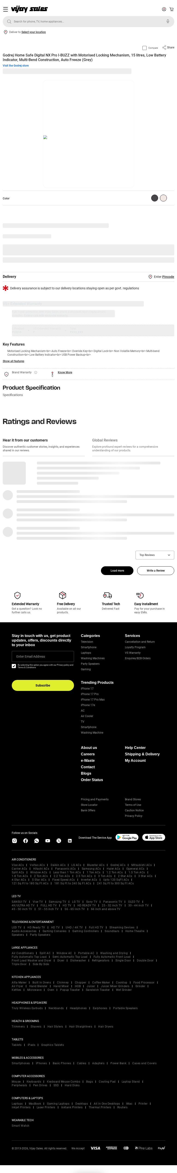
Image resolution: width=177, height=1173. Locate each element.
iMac (129, 1103)
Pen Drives (40, 1085)
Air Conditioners (23, 953)
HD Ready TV (36, 927)
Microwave (34, 989)
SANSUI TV (19, 901)
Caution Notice (134, 810)
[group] (154, 198)
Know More (65, 372)
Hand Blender (38, 986)
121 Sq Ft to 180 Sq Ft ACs (30, 883)
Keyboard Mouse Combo (63, 1081)
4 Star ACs (19, 879)
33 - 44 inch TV (138, 905)
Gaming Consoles (55, 931)
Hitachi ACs (41, 868)
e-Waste (88, 760)
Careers (88, 754)
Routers (122, 1107)
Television (87, 641)
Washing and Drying (114, 953)
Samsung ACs (91, 868)
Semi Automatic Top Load (70, 956)
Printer (143, 1103)
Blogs (86, 773)
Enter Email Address (30, 656)
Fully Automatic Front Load (112, 956)
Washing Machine (92, 732)
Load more (117, 570)
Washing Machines (93, 658)
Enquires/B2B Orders (137, 658)
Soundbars (112, 931)
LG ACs (76, 865)
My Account (135, 760)
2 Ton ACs (41, 876)
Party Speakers (90, 663)
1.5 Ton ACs (137, 872)
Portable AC (86, 953)
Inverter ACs (89, 879)
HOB (78, 986)
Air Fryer (17, 986)
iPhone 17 (87, 688)
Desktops (81, 1103)
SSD (56, 1085)
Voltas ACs (37, 865)
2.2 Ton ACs (62, 876)
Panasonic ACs (65, 868)
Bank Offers (88, 810)
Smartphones (21, 1063)
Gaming (86, 669)
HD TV (67, 905)
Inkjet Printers (21, 1107)
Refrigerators (100, 960)
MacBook (35, 1103)
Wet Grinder (124, 989)
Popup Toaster (70, 989)
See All (167, 260)
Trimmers (18, 1026)
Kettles (16, 989)
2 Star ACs (125, 876)
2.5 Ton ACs (84, 876)
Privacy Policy (133, 816)
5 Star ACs (39, 879)
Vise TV (38, 901)
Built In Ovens (41, 982)
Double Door (145, 960)
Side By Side (41, 964)
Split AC (45, 953)
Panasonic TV (112, 901)
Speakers (18, 934)
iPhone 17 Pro (90, 694)
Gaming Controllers (85, 931)
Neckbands (56, 1008)
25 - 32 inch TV (112, 905)
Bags (89, 1081)
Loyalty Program (135, 647)
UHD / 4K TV (74, 927)
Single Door (123, 960)
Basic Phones (62, 1063)
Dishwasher (78, 960)
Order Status (92, 780)
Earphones (100, 1008)
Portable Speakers (125, 1008)
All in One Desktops (107, 1103)
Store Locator (89, 805)
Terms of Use (133, 805)
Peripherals (19, 1085)
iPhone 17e (88, 705)
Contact (88, 767)
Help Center (135, 748)
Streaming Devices (122, 927)
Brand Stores (133, 799)
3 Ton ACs (105, 876)
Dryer (61, 960)
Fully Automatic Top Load (29, 956)
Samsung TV (57, 901)
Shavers (36, 1026)
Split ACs (18, 872)
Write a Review (156, 570)
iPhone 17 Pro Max (93, 699)
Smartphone (88, 647)
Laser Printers (46, 1107)
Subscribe (42, 685)
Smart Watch (21, 1125)
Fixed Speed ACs (63, 879)
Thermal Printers (100, 1107)
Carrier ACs (19, 868)
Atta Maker (19, 982)
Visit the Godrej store (16, 65)
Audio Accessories (24, 931)
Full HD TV (96, 927)
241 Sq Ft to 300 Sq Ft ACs (115, 883)
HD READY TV (86, 905)
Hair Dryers (105, 1026)
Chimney (63, 982)
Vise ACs (18, 865)
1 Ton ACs (93, 872)
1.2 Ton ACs (114, 872)
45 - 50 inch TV (22, 909)
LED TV (16, 927)
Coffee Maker (101, 982)
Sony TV (91, 901)
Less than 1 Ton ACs (67, 872)
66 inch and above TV (106, 909)
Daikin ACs (58, 865)
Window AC (64, 953)
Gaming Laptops (58, 1103)
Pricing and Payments (95, 799)
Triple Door (19, 964)
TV (82, 721)
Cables (81, 1063)
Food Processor (144, 982)
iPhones (41, 1063)
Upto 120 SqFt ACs (116, 879)
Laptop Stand (131, 1081)
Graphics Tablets (52, 1045)
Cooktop (121, 982)
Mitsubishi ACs (141, 865)
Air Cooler (87, 716)
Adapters (98, 1063)
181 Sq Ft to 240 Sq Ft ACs (72, 883)
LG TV (76, 901)
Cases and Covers (144, 1063)
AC (83, 710)
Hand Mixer (61, 986)
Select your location (33, 32)
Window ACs (38, 872)
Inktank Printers (72, 1107)
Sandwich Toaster (98, 989)
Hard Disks (72, 1085)
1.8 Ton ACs (20, 876)
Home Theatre (135, 931)
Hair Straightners (80, 1026)
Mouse (16, 1081)
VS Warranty (133, 652)
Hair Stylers (55, 1026)
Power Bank (118, 1063)
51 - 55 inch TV (48, 909)
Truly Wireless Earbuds (27, 1008)
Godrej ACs (117, 865)
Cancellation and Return (140, 641)
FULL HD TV (49, 905)
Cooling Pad (107, 1081)
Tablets (17, 1045)
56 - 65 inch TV (75, 909)
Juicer (91, 986)
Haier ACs (113, 868)
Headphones (78, 1008)
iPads (31, 1045)
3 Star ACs (145, 876)
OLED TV (134, 901)
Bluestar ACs (95, 865)
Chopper (80, 982)
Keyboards (34, 1081)
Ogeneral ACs (135, 868)
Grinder (140, 986)
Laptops (86, 652)
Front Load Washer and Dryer (31, 960)
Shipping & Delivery (142, 754)
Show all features (13, 361)
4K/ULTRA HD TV (23, 905)
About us (89, 748)
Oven (50, 989)
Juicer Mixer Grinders (115, 986)
